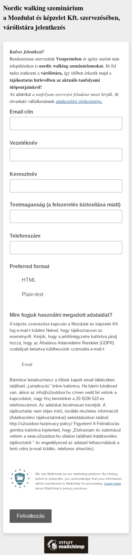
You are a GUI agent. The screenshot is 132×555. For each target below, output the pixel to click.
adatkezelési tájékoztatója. (79, 101)
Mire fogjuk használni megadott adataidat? (63, 314)
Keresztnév (25, 173)
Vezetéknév (25, 142)
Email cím (23, 111)
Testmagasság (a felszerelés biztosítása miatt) (65, 204)
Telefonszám (27, 235)
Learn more (112, 483)
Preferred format (29, 266)
